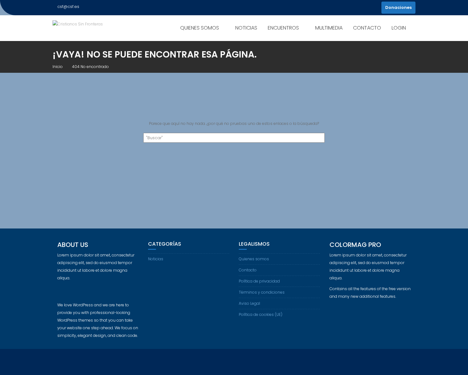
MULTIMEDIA (329, 27)
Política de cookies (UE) (260, 314)
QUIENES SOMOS (199, 27)
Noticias (155, 259)
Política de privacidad (259, 281)
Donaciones (398, 7)
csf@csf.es (68, 6)
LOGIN (399, 27)
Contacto (248, 270)
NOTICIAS (246, 27)
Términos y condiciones (262, 292)
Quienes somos (254, 259)
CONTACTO (367, 27)
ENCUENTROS (283, 27)
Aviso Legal (249, 303)
